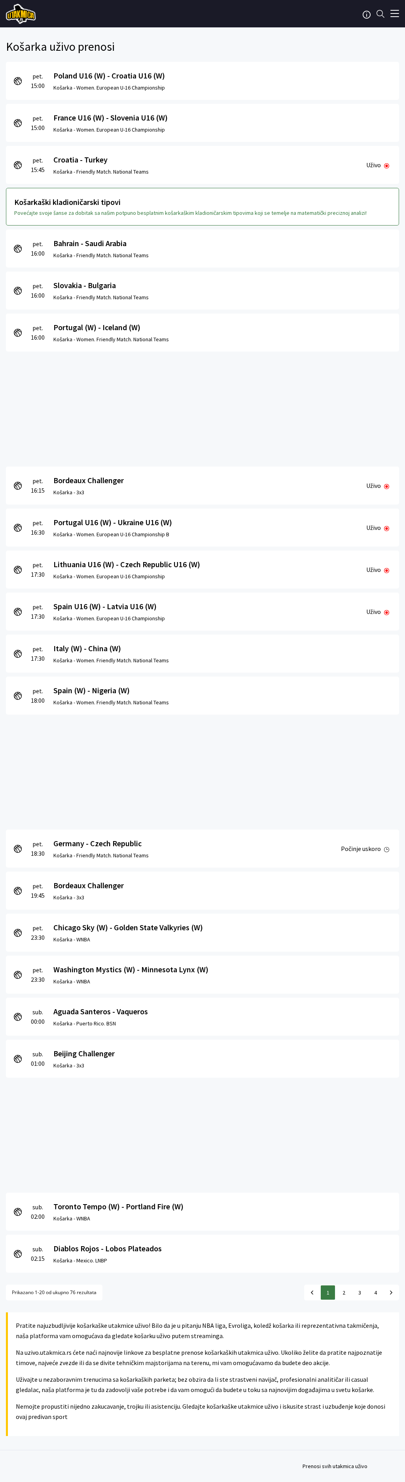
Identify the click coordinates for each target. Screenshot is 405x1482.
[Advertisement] (202, 407)
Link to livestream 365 (22, 14)
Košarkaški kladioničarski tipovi (67, 202)
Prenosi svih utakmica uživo (335, 1466)
